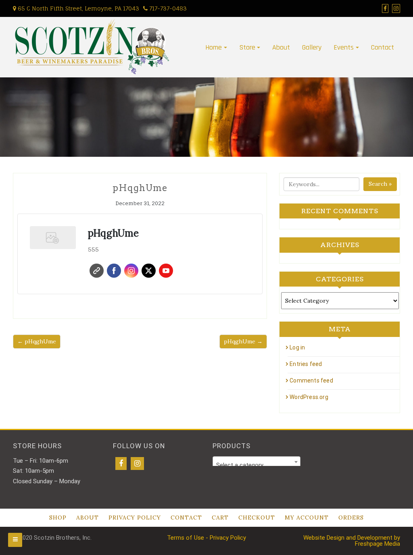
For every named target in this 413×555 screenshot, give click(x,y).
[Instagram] (137, 463)
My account (307, 517)
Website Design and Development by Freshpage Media (351, 540)
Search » (380, 183)
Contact (382, 47)
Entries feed (306, 364)
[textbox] (256, 465)
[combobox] (256, 462)
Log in (297, 347)
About (281, 47)
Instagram (131, 271)
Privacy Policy (134, 517)
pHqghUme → (243, 341)
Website (97, 271)
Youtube (166, 271)
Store (247, 47)
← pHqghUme (36, 341)
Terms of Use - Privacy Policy (206, 537)
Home (213, 47)
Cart (220, 517)
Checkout (256, 517)
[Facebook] (121, 463)
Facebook (114, 271)
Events (344, 47)
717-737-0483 (167, 8)
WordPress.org (309, 397)
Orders (351, 517)
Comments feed (311, 380)
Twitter (149, 271)
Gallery (311, 47)
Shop (58, 517)
